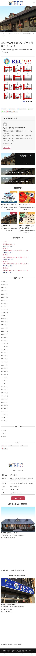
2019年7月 (4, 334)
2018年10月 (4, 346)
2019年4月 (4, 337)
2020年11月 (4, 312)
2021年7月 (4, 300)
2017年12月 (4, 371)
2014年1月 (4, 414)
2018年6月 (4, 359)
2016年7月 (4, 399)
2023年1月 (4, 291)
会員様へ (3, 436)
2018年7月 (4, 356)
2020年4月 (4, 322)
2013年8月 (4, 417)
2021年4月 (4, 303)
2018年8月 (4, 352)
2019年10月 (4, 331)
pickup (5, 446)
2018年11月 (4, 343)
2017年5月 (4, 383)
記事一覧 (6, 147)
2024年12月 (4, 284)
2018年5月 (4, 362)
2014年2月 (4, 411)
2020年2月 (4, 325)
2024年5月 (4, 288)
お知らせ (5, 52)
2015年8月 (4, 408)
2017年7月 (4, 380)
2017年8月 (4, 377)
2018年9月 (4, 349)
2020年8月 (4, 315)
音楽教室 (5, 448)
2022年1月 (4, 294)
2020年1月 (4, 328)
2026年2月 (4, 281)
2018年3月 (4, 368)
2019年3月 (4, 340)
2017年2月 (4, 386)
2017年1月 (4, 389)
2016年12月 (4, 393)
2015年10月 (4, 405)
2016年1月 (4, 402)
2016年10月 (4, 396)
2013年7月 (4, 420)
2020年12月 (4, 309)
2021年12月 (4, 297)
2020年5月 (4, 318)
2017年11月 (4, 374)
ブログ (3, 433)
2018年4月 (4, 365)
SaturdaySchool (14, 446)
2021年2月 (4, 306)
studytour (24, 446)
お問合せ (18, 498)
